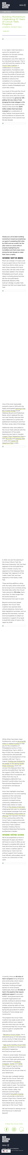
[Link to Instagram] (14, 1129)
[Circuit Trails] (10, 5)
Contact (4, 1148)
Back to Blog (7, 11)
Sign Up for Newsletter (13, 1148)
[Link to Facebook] (6, 1129)
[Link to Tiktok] (21, 1129)
